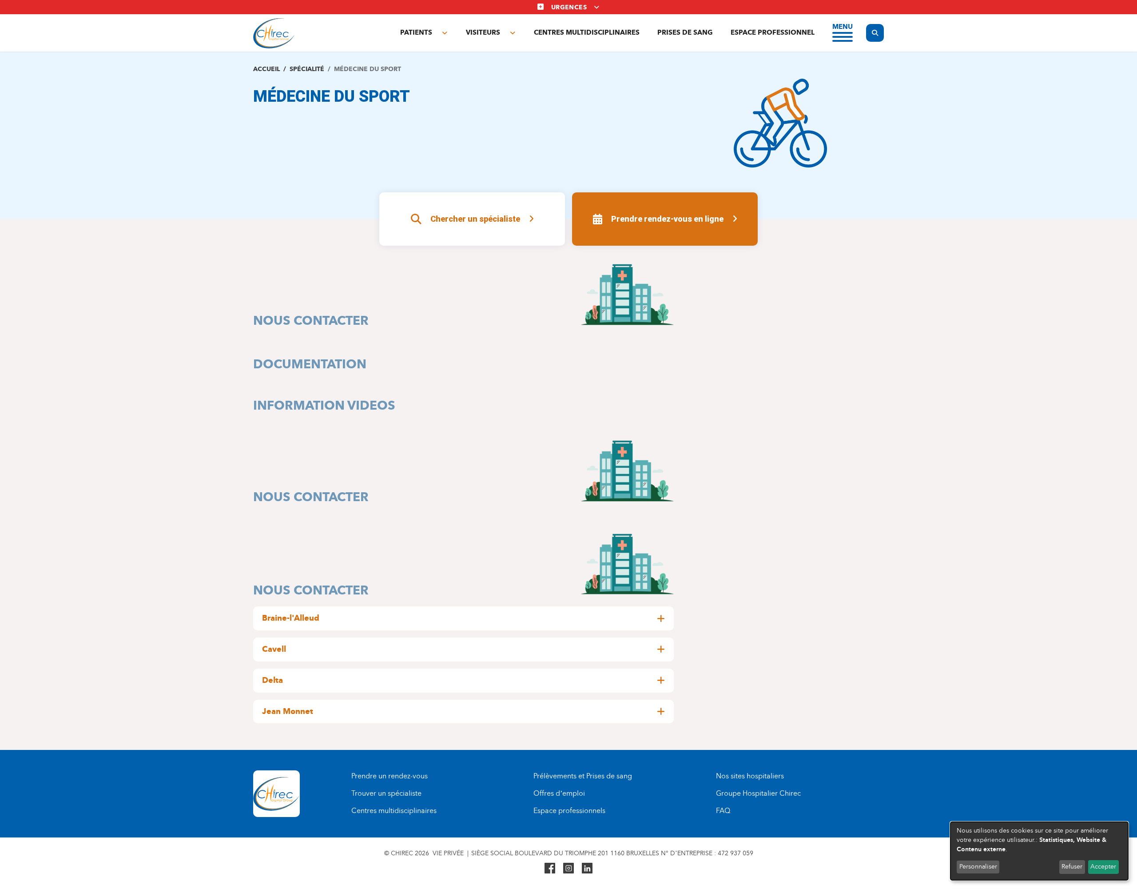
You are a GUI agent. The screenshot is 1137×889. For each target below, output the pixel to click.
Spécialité (307, 69)
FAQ (723, 810)
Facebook (550, 868)
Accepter (1103, 866)
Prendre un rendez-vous (389, 776)
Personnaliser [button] (978, 866)
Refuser (1071, 866)
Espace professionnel (773, 32)
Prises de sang (685, 32)
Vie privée (448, 853)
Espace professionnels (569, 810)
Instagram (568, 868)
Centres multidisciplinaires (587, 32)
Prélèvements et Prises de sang (582, 776)
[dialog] (1039, 851)
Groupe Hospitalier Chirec (758, 793)
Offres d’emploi (559, 793)
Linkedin (587, 868)
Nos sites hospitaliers (750, 776)
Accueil (266, 69)
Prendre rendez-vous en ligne (667, 218)
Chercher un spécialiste (475, 218)
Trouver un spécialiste (386, 793)
